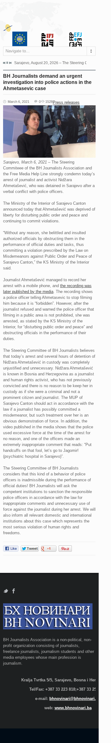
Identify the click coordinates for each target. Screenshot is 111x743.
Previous (4, 63)
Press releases (66, 102)
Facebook (13, 591)
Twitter (5, 591)
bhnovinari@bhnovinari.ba (75, 698)
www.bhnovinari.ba (73, 708)
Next (10, 63)
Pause (7, 63)
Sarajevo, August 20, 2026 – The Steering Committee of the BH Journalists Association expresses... (50, 63)
